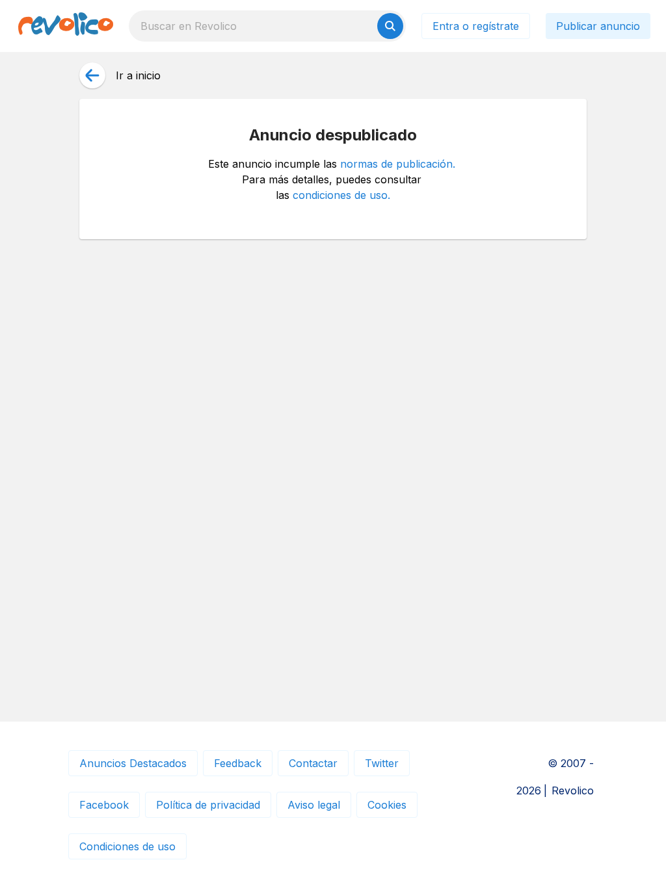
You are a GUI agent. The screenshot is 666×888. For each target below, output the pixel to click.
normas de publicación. (397, 163)
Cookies (386, 804)
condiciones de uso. (341, 195)
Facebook (104, 804)
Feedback (237, 763)
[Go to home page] (65, 26)
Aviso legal (313, 804)
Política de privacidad (208, 804)
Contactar (313, 763)
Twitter (382, 763)
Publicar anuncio (598, 26)
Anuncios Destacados (133, 763)
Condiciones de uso (127, 846)
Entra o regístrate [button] (476, 26)
